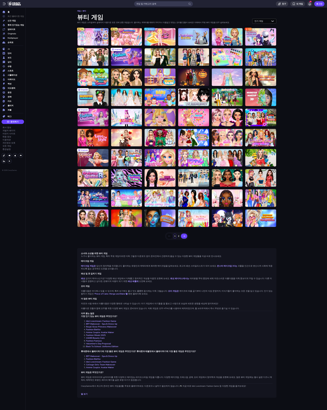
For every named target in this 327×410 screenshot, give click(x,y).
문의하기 (14, 121)
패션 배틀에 (133, 281)
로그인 (319, 3)
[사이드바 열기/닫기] (4, 4)
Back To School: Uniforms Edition (102, 346)
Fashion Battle (93, 329)
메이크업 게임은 (88, 266)
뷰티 (84, 11)
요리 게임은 (173, 291)
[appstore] (15, 155)
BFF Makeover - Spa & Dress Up (101, 324)
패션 (83, 278)
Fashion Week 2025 (96, 335)
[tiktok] (4, 155)
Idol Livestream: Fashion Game (101, 321)
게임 (79, 11)
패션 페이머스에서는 (179, 278)
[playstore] (9, 161)
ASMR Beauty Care (95, 338)
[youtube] (9, 155)
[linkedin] (4, 161)
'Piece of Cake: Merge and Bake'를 (111, 293)
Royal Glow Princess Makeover (101, 326)
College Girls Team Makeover (100, 364)
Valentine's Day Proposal (98, 343)
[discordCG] (20, 155)
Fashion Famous (94, 340)
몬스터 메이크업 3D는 (227, 266)
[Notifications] (309, 3)
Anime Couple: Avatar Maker (100, 332)
